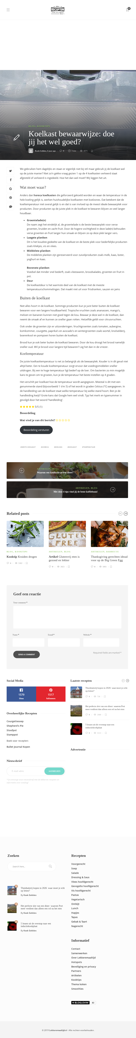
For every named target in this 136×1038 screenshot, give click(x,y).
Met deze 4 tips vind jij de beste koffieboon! (76, 491)
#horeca (45, 447)
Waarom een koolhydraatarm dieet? (55, 472)
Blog (32, 126)
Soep (74, 868)
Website (87, 635)
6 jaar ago (51, 151)
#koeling (58, 447)
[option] (25, 542)
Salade (75, 872)
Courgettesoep (15, 721)
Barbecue (112, 552)
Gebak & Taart (79, 921)
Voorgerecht (78, 864)
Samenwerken (79, 953)
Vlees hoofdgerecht (82, 881)
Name (16, 635)
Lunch (74, 908)
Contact (75, 948)
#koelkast (72, 447)
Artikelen (44, 469)
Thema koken (79, 984)
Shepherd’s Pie (15, 725)
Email (51, 635)
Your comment (20, 603)
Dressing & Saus (80, 877)
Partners (76, 970)
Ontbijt (75, 904)
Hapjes (75, 912)
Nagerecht (77, 926)
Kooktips (43, 126)
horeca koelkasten (45, 195)
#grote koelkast (28, 447)
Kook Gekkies (40, 151)
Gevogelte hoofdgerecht (85, 886)
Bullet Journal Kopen (18, 746)
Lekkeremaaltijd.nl (58, 1030)
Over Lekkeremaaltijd (83, 957)
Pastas (75, 894)
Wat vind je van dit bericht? (37, 420)
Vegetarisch (78, 899)
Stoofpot (12, 730)
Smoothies (77, 988)
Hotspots (76, 962)
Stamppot (12, 734)
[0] (12, 890)
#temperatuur (88, 447)
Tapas (74, 917)
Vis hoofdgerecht (81, 890)
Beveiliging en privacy (83, 966)
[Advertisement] (68, 45)
